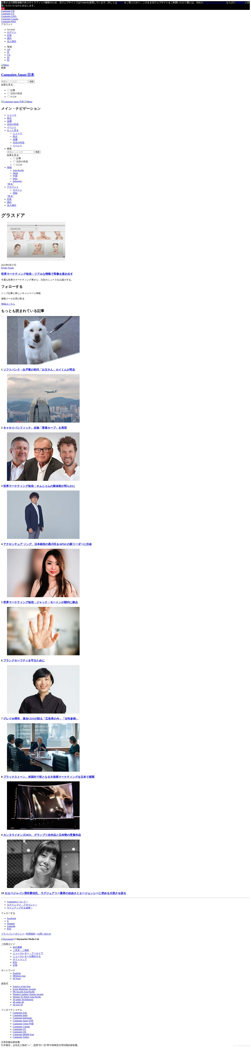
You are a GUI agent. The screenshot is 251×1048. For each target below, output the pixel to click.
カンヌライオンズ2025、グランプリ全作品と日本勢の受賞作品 (42, 834)
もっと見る (13, 130)
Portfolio (17, 973)
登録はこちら (8, 304)
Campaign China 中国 (23, 1023)
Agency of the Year (22, 986)
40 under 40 (18, 1002)
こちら (120, 2)
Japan (15, 173)
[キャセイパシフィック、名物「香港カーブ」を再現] (43, 422)
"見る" (10, 184)
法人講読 (11, 41)
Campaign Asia (20, 1012)
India (15, 178)
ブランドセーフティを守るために (24, 660)
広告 (9, 35)
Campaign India (20, 1015)
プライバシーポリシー (214, 2)
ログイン (11, 32)
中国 (15, 175)
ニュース (11, 115)
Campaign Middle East (23, 1034)
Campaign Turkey (21, 1037)
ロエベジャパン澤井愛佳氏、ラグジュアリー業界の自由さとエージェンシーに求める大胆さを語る (65, 893)
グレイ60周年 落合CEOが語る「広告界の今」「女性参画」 (41, 718)
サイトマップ (20, 959)
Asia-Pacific (18, 170)
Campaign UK (8, 11)
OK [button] (3, 8)
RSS (15, 962)
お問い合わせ (44, 934)
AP (8, 49)
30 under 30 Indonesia (23, 999)
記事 (12, 90)
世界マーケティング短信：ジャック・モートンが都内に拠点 (40, 602)
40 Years (17, 978)
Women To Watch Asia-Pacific (27, 997)
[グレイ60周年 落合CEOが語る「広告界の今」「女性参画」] (43, 713)
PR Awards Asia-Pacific (24, 991)
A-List (13, 96)
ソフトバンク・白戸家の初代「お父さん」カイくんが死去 (39, 369)
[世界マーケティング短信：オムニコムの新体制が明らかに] (43, 480)
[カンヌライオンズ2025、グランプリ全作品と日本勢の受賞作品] (43, 829)
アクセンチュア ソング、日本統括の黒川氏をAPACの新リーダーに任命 (47, 544)
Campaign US (7, 13)
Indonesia (17, 181)
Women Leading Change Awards (28, 994)
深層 (9, 121)
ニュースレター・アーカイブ (28, 953)
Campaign (17, 901)
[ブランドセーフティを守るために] (43, 654)
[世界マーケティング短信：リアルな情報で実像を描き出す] (36, 260)
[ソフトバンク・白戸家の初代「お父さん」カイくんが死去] (43, 363)
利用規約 (240, 2)
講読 (9, 38)
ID (8, 60)
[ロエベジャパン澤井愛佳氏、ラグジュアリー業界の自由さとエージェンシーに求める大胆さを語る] (43, 887)
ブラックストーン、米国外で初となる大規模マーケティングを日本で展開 (48, 776)
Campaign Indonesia (22, 1018)
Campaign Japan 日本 (23, 1020)
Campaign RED (8, 21)
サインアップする (19, 908)
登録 (15, 193)
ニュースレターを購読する (27, 956)
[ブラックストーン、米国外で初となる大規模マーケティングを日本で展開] (43, 771)
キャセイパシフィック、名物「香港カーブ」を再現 (35, 427)
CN (8, 55)
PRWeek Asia (19, 976)
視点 (9, 118)
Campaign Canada (9, 19)
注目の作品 (16, 93)
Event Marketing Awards (24, 989)
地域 (9, 167)
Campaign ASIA (9, 16)
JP (8, 52)
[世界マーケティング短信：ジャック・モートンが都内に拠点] (43, 596)
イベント (11, 127)
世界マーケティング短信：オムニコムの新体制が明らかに (39, 485)
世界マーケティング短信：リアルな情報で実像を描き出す (37, 273)
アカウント (13, 187)
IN (8, 57)
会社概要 (17, 947)
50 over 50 (18, 1005)
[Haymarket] (7, 939)
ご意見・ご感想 (21, 950)
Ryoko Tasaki (7, 268)
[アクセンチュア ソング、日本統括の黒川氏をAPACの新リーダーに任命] (43, 538)
